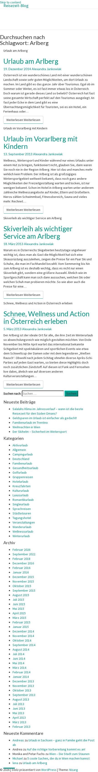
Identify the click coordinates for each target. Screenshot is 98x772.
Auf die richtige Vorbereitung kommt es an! (56, 749)
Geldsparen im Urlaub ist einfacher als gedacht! (45, 418)
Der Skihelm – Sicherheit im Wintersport (40, 432)
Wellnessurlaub (23, 531)
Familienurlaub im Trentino (30, 422)
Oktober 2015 (22, 586)
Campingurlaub (23, 454)
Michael (18, 758)
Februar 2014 (21, 672)
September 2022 (24, 554)
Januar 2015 (21, 627)
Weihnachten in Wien (26, 427)
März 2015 (19, 618)
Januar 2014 (21, 677)
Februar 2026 (21, 550)
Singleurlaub (21, 504)
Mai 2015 (18, 609)
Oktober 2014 (22, 640)
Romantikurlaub (23, 500)
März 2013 (19, 722)
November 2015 (23, 581)
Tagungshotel (22, 518)
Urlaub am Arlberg (30, 61)
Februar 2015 (21, 622)
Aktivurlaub (20, 445)
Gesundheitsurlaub (25, 468)
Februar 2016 (21, 568)
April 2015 (19, 613)
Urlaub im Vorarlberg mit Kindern (40, 142)
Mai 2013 (18, 713)
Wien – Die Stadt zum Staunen (69, 754)
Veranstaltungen (24, 522)
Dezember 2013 (23, 681)
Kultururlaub (21, 491)
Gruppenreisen (23, 477)
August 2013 (21, 699)
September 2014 (24, 645)
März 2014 (19, 668)
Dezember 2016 (23, 563)
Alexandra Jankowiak (46, 69)
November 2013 (23, 686)
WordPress (49, 770)
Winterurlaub (21, 536)
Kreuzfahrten (22, 486)
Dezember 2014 (23, 631)
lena (15, 763)
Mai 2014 (18, 663)
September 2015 (24, 590)
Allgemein (19, 450)
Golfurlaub (20, 472)
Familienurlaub (22, 463)
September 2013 (24, 695)
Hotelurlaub (20, 481)
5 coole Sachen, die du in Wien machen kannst (58, 758)
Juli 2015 (18, 599)
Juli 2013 (18, 704)
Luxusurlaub (20, 495)
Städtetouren (22, 513)
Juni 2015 (19, 604)
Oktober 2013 (22, 690)
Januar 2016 (21, 572)
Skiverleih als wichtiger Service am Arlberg (37, 232)
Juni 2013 (19, 708)
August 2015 (21, 595)
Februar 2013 (21, 727)
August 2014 (21, 649)
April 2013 (19, 717)
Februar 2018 (21, 559)
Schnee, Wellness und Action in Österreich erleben (46, 317)
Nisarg (73, 770)
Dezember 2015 (23, 577)
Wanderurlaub (22, 527)
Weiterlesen (23, 120)
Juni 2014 (19, 658)
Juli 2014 (18, 654)
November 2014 (23, 636)
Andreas (18, 740)
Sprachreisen (22, 509)
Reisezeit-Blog (15, 5)
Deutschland (21, 459)
